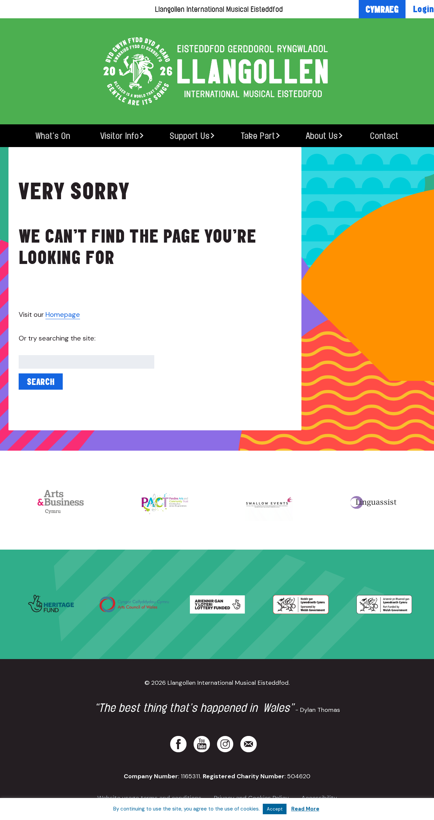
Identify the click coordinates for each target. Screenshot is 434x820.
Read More (305, 808)
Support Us (190, 136)
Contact (384, 136)
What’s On (53, 136)
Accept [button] (274, 809)
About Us (322, 136)
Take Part (258, 136)
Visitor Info (119, 136)
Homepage (62, 314)
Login (423, 9)
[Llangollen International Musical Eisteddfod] (217, 71)
